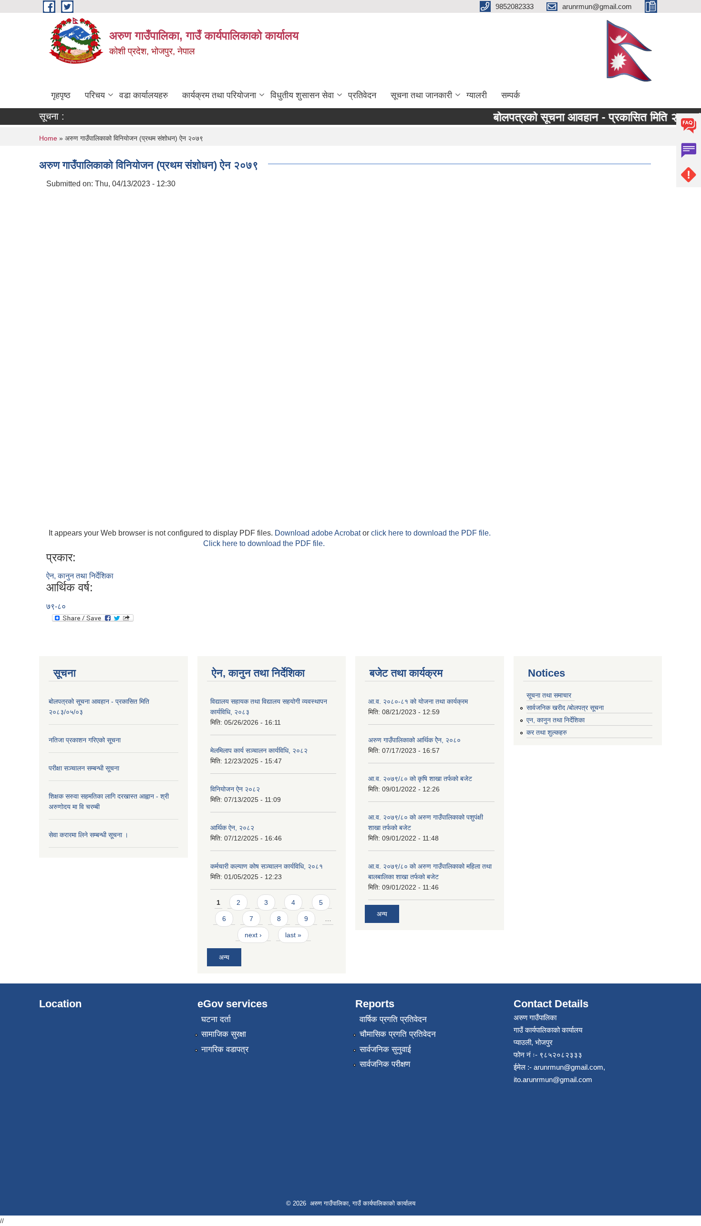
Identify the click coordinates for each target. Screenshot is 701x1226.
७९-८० (56, 606)
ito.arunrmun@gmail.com (553, 1079)
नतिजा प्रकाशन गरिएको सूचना (528, 155)
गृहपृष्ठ (61, 95)
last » (293, 935)
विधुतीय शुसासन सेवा (302, 95)
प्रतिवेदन (362, 95)
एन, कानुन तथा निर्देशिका (555, 720)
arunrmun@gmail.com (568, 1067)
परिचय (95, 95)
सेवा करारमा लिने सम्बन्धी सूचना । (88, 835)
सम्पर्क (510, 95)
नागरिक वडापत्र (224, 1049)
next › (253, 935)
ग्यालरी (476, 95)
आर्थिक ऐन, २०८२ (232, 827)
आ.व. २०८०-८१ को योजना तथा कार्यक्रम (418, 701)
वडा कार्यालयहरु (143, 95)
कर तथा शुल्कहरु (546, 732)
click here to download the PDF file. (431, 533)
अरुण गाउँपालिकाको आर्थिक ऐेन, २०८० (414, 740)
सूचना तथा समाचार (548, 695)
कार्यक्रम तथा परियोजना (219, 95)
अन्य (224, 957)
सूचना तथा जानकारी (421, 95)
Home (48, 138)
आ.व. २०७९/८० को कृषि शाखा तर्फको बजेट (420, 778)
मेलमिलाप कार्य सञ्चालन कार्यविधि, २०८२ (259, 750)
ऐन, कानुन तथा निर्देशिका (79, 576)
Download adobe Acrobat (318, 533)
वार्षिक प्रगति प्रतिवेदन (393, 1019)
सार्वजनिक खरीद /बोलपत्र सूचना (565, 707)
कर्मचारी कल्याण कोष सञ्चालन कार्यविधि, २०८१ (266, 866)
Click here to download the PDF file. (264, 543)
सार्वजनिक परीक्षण (385, 1064)
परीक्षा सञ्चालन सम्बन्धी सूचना (84, 768)
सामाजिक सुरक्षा (223, 1034)
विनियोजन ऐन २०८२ (235, 789)
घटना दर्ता (216, 1019)
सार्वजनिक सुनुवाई (385, 1049)
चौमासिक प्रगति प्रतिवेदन (398, 1034)
